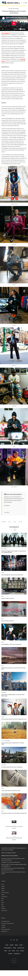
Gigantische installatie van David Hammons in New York (13, 668)
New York (20, 521)
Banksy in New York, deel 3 (7, 620)
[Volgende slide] (15, 530)
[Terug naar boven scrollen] (14, 960)
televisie (3, 908)
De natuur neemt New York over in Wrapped (11, 767)
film (2, 548)
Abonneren (6, 512)
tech (2, 904)
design (3, 888)
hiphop (15, 521)
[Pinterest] (14, 939)
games (3, 894)
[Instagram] (11, 939)
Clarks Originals (5, 33)
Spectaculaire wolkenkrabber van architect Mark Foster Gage (12, 695)
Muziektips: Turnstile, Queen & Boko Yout (10, 862)
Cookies (3, 927)
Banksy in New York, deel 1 (7, 598)
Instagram (9, 852)
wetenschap (4, 910)
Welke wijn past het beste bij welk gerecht (14, 838)
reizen (2, 572)
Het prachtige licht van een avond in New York (12, 574)
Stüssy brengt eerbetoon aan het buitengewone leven (13, 719)
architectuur (3, 692)
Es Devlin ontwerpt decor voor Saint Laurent (14, 826)
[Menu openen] (26, 3)
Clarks (10, 521)
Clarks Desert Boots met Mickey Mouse (10, 790)
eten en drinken (7, 740)
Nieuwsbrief (4, 931)
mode (11, 8)
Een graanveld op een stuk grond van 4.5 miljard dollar (12, 743)
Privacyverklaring (5, 929)
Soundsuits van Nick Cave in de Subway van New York (14, 813)
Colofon (3, 925)
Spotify (14, 852)
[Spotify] (16, 939)
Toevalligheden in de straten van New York (11, 644)
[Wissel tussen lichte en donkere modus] (21, 3)
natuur (5, 764)
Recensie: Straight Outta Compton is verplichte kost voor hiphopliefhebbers (13, 551)
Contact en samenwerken (7, 923)
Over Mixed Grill (5, 921)
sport (2, 902)
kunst (2, 596)
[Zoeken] (24, 3)
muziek (5, 548)
